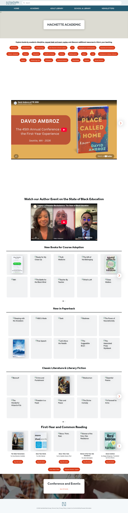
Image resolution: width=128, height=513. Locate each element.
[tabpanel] (64, 278)
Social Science (99, 60)
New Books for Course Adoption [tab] (64, 247)
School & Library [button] (82, 8)
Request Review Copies (72, 469)
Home (16, 8)
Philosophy (48, 60)
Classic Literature (13, 54)
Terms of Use (55, 508)
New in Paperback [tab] (64, 308)
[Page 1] (63, 301)
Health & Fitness (49, 54)
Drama (26, 54)
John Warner (41, 456)
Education (36, 54)
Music (84, 54)
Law (93, 54)
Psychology (75, 60)
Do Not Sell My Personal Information (82, 508)
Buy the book (18, 462)
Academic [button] (34, 8)
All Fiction (14, 48)
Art (72, 48)
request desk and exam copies (56, 42)
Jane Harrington (88, 458)
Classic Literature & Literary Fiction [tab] (64, 368)
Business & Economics (107, 48)
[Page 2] (65, 301)
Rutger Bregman (108, 456)
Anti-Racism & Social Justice (57, 48)
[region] (64, 130)
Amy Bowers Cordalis (18, 456)
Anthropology (40, 48)
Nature (23, 60)
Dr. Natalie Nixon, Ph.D (64, 456)
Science (87, 60)
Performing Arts (35, 60)
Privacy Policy (62, 508)
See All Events (64, 489)
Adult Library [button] (56, 8)
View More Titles (54, 469)
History (62, 54)
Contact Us (70, 508)
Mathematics (73, 54)
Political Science (62, 60)
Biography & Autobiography (87, 48)
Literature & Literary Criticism (108, 54)
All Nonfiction (26, 48)
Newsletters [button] (108, 8)
